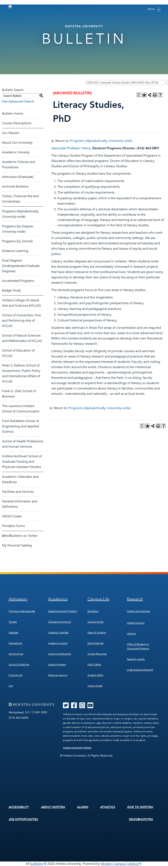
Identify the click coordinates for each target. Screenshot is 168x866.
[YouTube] (90, 706)
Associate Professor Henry (70, 148)
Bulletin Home (12, 113)
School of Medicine (19, 664)
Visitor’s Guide (94, 685)
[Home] (12, 9)
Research (135, 599)
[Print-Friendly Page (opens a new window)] (155, 95)
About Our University (17, 142)
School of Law (16, 653)
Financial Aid (15, 675)
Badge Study (11, 290)
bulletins (36, 863)
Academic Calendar (58, 632)
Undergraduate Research (140, 669)
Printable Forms (13, 526)
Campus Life (98, 599)
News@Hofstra (141, 819)
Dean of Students (96, 632)
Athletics (107, 807)
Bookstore (92, 611)
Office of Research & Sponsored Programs (138, 646)
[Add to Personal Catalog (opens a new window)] (144, 95)
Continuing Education (59, 653)
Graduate (14, 632)
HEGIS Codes (12, 516)
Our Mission (10, 133)
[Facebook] (74, 706)
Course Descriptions (16, 123)
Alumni (82, 807)
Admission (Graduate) (17, 177)
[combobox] (127, 82)
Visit (11, 685)
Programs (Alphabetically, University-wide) (101, 141)
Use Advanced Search (18, 101)
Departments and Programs (62, 611)
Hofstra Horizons (135, 623)
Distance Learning (15, 251)
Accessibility (19, 807)
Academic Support (58, 643)
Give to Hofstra (140, 807)
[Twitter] (66, 706)
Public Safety (94, 664)
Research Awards (136, 659)
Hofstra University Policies (77, 747)
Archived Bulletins (15, 186)
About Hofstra (53, 807)
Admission (18, 599)
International (15, 643)
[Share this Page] (149, 95)
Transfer (13, 622)
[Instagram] (82, 706)
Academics (57, 599)
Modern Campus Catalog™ (121, 863)
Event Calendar (95, 643)
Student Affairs (95, 675)
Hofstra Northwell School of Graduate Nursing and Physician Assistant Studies (22, 461)
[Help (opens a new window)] (160, 95)
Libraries (131, 633)
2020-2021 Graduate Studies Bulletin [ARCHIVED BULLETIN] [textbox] (122, 82)
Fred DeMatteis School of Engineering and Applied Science (20, 426)
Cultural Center (95, 622)
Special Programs (57, 664)
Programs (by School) (17, 241)
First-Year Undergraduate (22, 611)
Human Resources (97, 653)
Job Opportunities (23, 819)
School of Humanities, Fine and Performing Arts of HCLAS (21, 320)
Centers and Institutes (138, 611)
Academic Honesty (16, 152)
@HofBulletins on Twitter (19, 536)
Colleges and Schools (59, 622)
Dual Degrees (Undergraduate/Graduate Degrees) (21, 265)
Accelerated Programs (18, 281)
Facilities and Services (18, 491)
